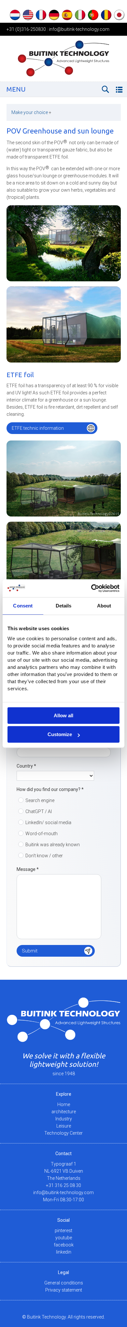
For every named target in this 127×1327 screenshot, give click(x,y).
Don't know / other (44, 855)
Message (28, 869)
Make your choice (31, 112)
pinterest (63, 1230)
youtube (63, 1237)
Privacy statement (63, 1290)
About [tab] (104, 605)
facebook (64, 1244)
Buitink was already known (52, 844)
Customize (60, 734)
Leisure (63, 1126)
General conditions (63, 1282)
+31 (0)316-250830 (26, 29)
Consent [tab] (23, 605)
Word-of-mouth (41, 833)
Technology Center (63, 1133)
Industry (63, 1118)
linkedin (63, 1252)
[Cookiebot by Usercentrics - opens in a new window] (91, 588)
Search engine (39, 800)
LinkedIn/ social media (48, 822)
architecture (63, 1111)
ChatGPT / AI (38, 811)
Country (26, 766)
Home (63, 1104)
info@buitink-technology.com (79, 29)
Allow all (63, 715)
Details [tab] (64, 605)
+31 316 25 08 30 (63, 1185)
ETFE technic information (38, 428)
